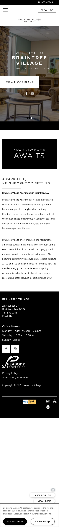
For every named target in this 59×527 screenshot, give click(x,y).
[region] (29, 515)
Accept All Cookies (15, 521)
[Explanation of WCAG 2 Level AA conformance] (29, 402)
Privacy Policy (10, 373)
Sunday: (6, 339)
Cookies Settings (42, 521)
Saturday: (7, 335)
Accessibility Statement (15, 377)
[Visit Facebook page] (26, 93)
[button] (47, 10)
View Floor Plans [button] (19, 82)
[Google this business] (32, 93)
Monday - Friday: (11, 331)
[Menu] (5, 10)
